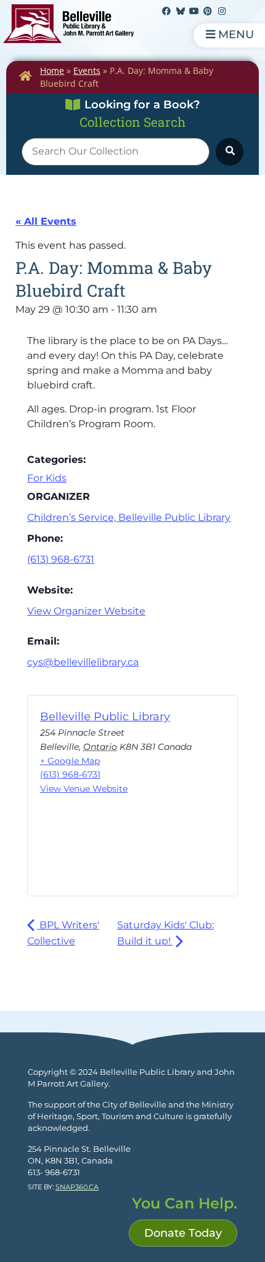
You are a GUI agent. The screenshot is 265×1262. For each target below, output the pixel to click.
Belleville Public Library (105, 716)
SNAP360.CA (77, 1187)
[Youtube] (194, 11)
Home (52, 70)
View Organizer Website (86, 611)
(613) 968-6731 (60, 559)
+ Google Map (70, 760)
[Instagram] (222, 11)
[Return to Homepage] (25, 75)
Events (86, 70)
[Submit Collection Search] (229, 152)
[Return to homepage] (68, 23)
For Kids (47, 478)
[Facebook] (166, 11)
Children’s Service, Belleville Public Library (128, 517)
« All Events (45, 221)
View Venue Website (84, 788)
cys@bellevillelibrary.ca (83, 662)
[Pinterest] (207, 11)
